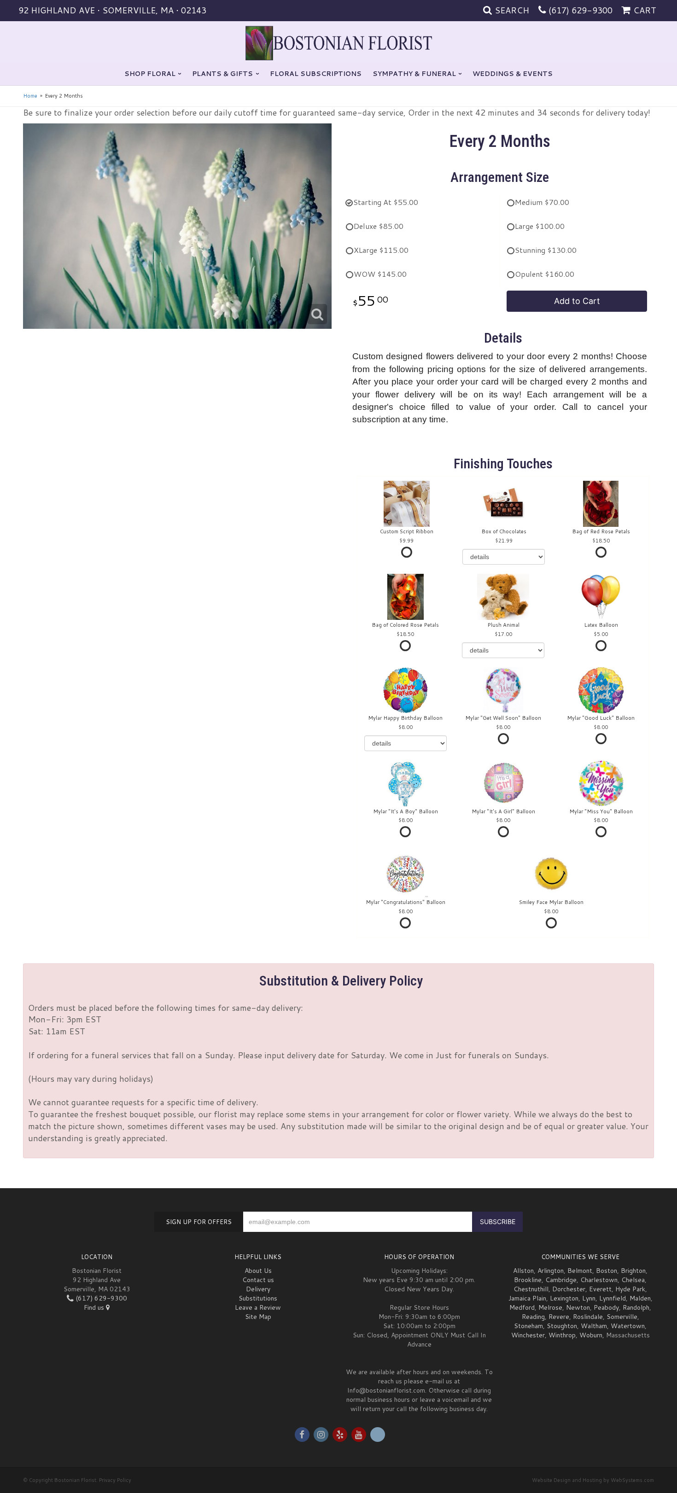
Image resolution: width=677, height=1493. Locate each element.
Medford (522, 1307)
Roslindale (588, 1316)
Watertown (628, 1325)
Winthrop (562, 1335)
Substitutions (258, 1298)
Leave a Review (258, 1307)
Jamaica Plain (527, 1298)
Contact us (258, 1279)
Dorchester (568, 1289)
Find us (95, 1307)
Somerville (622, 1316)
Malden (640, 1298)
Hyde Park (630, 1289)
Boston (606, 1270)
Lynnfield (612, 1298)
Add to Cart (577, 301)
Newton (578, 1307)
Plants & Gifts (222, 73)
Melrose (550, 1307)
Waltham (594, 1325)
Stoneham (528, 1325)
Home (30, 95)
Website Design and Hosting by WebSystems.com (593, 1480)
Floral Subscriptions (316, 73)
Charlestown (599, 1279)
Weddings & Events (513, 73)
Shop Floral (149, 73)
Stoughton (562, 1325)
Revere (559, 1316)
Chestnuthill (531, 1289)
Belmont (579, 1270)
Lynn (588, 1298)
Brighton (633, 1270)
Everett (600, 1289)
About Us (258, 1270)
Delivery (258, 1289)
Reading (533, 1316)
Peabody (606, 1307)
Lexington (564, 1298)
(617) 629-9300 (581, 10)
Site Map (258, 1316)
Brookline (528, 1279)
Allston (523, 1270)
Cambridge (561, 1279)
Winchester (528, 1335)
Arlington (550, 1270)
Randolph (636, 1307)
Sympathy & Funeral (414, 73)
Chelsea (633, 1279)
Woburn (590, 1335)
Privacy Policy (115, 1480)
